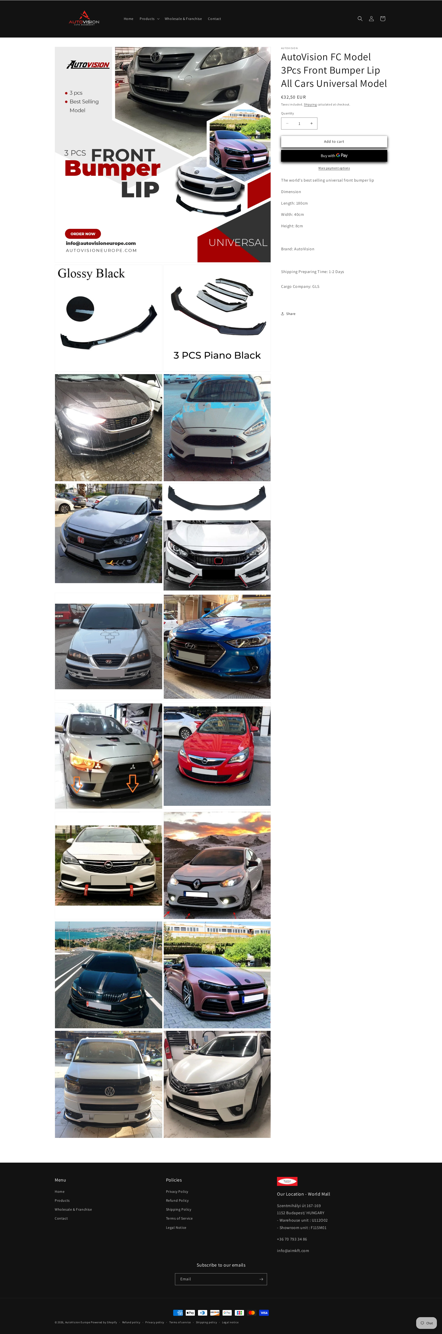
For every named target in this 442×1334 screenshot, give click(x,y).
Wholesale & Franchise (73, 1209)
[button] (149, 18)
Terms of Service (179, 1218)
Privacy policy (154, 1322)
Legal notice (230, 1322)
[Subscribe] (261, 1279)
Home (59, 1191)
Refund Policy (177, 1200)
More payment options (334, 168)
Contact (61, 1218)
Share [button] (291, 313)
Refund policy (131, 1322)
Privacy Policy (177, 1191)
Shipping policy (206, 1322)
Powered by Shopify (104, 1322)
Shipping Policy (178, 1209)
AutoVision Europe (77, 1322)
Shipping (310, 104)
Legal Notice (176, 1227)
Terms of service (180, 1322)
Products (62, 1200)
